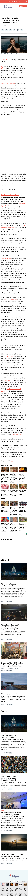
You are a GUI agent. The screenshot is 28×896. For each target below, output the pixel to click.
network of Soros (17, 435)
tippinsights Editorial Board (8, 703)
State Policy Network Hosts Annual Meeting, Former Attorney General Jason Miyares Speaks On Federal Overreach (12, 815)
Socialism (3, 660)
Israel (2, 852)
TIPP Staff (4, 25)
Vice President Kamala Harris (10, 195)
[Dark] (16, 6)
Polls (14, 11)
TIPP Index (20, 11)
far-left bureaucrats (11, 299)
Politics (9, 15)
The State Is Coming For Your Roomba (8, 585)
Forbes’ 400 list (7, 380)
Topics (9, 11)
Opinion (3, 15)
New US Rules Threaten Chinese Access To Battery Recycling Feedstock (10, 778)
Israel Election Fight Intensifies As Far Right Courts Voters (12, 855)
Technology (4, 581)
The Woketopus (6, 258)
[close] (26, 2)
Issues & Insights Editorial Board (10, 668)
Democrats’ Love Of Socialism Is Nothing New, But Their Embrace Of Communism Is (12, 665)
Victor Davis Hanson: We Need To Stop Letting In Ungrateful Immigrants (10, 627)
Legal (2, 810)
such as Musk (10, 356)
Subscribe (23, 6)
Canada (3, 691)
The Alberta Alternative (9, 694)
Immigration (4, 622)
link (12, 461)
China (2, 774)
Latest (3, 11)
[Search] (17, 6)
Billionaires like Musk (8, 84)
